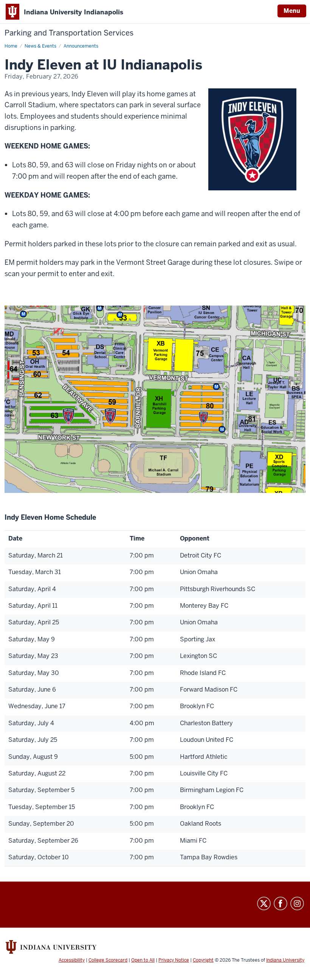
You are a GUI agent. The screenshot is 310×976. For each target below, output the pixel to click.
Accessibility (72, 960)
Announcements (81, 46)
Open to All (143, 960)
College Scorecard (107, 960)
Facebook (280, 903)
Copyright (203, 960)
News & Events (40, 46)
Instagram (297, 903)
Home (11, 46)
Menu (292, 11)
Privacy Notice (173, 960)
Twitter (264, 903)
